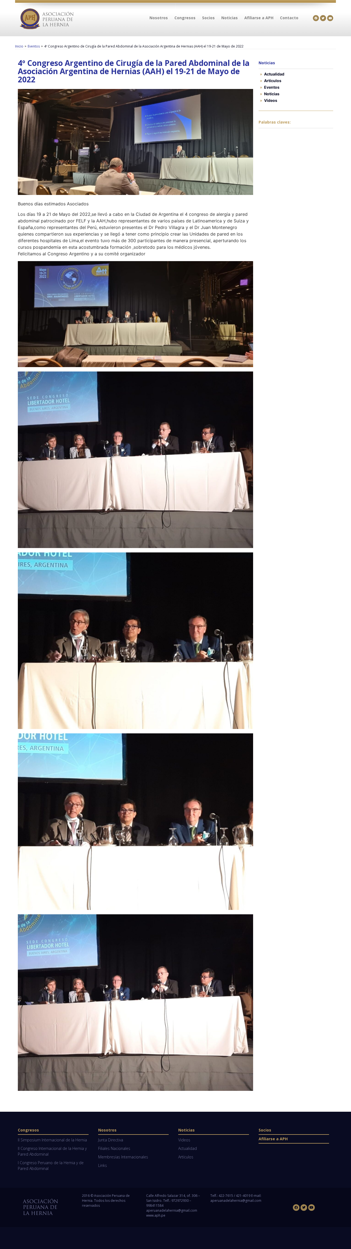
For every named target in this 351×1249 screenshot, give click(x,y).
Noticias (271, 93)
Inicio (19, 46)
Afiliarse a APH (273, 1138)
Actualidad (274, 74)
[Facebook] (316, 18)
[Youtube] (330, 18)
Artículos (272, 80)
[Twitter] (323, 18)
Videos (270, 100)
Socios (265, 1130)
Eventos (34, 46)
